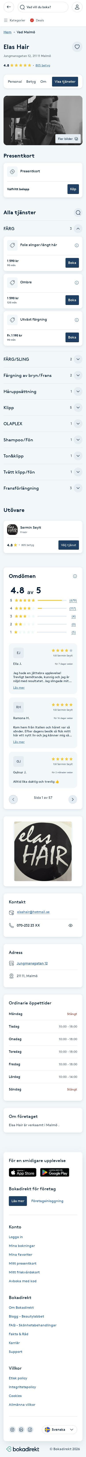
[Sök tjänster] (78, 212)
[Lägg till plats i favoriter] (77, 46)
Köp (73, 189)
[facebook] (30, 1429)
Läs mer (19, 687)
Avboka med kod (23, 1281)
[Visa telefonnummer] (70, 925)
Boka (72, 263)
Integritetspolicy (22, 1387)
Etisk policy (18, 1378)
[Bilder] (43, 851)
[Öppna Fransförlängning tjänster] (78, 488)
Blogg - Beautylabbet (26, 1316)
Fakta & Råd (18, 1334)
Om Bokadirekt (21, 1307)
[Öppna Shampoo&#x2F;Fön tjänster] (78, 439)
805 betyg (43, 65)
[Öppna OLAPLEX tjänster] (78, 423)
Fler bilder (65, 139)
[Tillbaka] (9, 7)
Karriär (14, 1343)
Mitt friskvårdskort (24, 1272)
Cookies (15, 1396)
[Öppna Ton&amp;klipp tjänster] (78, 455)
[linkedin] (21, 1429)
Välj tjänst (68, 545)
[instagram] (12, 1429)
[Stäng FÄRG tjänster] (78, 228)
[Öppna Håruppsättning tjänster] (78, 391)
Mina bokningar (22, 1246)
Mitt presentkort (22, 1263)
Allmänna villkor (22, 1404)
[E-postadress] (45, 912)
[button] (43, 180)
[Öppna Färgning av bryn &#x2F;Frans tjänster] (78, 375)
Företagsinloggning (47, 1201)
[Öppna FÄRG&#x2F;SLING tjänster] (78, 359)
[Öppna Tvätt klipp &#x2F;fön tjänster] (78, 472)
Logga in (16, 1237)
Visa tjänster (65, 81)
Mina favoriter (20, 1254)
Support (15, 1352)
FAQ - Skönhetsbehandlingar (32, 1325)
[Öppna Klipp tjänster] (78, 407)
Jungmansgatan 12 (32, 963)
